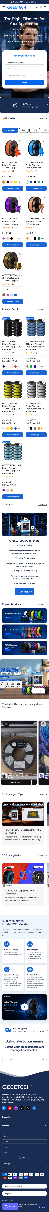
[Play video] (24, 1007)
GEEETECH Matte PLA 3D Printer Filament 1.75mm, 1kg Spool (35, 221)
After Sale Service (20, 1204)
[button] (45, 7)
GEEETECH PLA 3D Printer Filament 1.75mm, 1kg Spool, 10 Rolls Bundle (35, 407)
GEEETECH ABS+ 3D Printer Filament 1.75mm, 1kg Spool (34, 165)
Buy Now (38, 691)
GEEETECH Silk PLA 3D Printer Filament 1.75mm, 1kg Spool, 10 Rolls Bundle (12, 469)
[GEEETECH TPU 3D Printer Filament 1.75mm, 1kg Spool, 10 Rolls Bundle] (12, 327)
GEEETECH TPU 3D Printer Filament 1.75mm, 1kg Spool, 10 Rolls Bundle (11, 345)
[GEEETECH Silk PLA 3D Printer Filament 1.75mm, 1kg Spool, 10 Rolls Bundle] (12, 451)
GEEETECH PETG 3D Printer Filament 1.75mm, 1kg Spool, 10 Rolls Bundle (11, 407)
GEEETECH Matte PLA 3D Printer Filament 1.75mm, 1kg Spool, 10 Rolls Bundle (35, 345)
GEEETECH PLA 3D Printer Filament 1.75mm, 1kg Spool (10, 221)
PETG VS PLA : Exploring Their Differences (19, 892)
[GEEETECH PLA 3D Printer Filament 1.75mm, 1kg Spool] (12, 205)
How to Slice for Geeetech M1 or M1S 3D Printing (23, 831)
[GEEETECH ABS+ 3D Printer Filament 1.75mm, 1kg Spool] (36, 148)
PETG (35, 130)
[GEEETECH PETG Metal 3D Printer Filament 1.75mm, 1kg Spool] (12, 261)
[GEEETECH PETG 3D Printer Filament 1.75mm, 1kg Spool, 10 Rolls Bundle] (12, 389)
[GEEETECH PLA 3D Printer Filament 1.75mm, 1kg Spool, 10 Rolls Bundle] (36, 389)
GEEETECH (10, 1201)
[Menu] (3, 7)
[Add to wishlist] (20, 141)
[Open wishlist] (41, 7)
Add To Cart (16, 782)
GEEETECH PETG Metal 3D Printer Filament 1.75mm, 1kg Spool (12, 278)
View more (42, 118)
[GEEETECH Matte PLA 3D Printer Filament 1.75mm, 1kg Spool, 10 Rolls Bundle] (36, 327)
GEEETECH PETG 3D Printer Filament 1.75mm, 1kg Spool (10, 165)
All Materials (10, 130)
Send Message (24, 1158)
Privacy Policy (32, 1204)
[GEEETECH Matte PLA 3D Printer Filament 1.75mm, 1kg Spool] (36, 205)
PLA (23, 130)
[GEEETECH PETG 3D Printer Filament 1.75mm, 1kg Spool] (12, 148)
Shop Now (25, 591)
